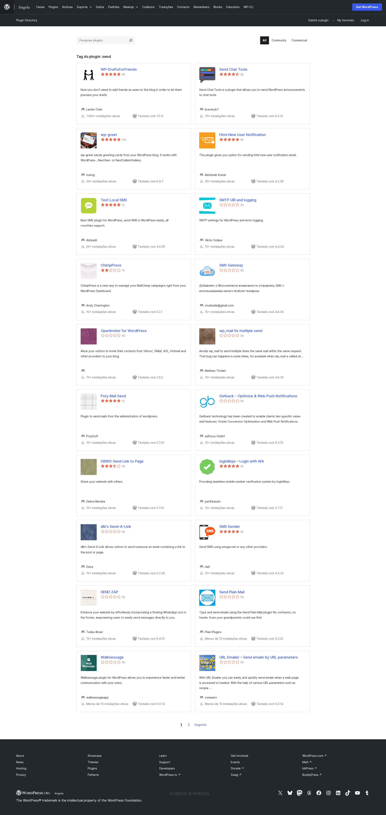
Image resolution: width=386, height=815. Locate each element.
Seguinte (200, 724)
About (20, 755)
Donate (237, 768)
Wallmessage (112, 657)
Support (164, 762)
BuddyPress (312, 774)
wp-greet (109, 135)
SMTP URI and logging (237, 200)
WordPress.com (314, 755)
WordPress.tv (170, 774)
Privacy (21, 774)
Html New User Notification (242, 135)
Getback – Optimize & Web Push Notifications (258, 396)
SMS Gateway (231, 265)
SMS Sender (229, 526)
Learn (163, 755)
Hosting (21, 768)
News (20, 762)
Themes (93, 762)
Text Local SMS (114, 200)
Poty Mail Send (113, 396)
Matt (307, 762)
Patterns (93, 774)
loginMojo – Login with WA (241, 461)
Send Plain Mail (231, 592)
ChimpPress (111, 265)
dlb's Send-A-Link (116, 526)
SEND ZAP (109, 592)
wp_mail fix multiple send (240, 331)
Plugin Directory (26, 20)
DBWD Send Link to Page (122, 461)
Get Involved (239, 755)
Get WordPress (367, 7)
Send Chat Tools (233, 69)
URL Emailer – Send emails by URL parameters (258, 657)
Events (235, 762)
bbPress (309, 768)
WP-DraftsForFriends (119, 69)
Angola (58, 793)
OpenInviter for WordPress (124, 331)
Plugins (92, 768)
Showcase (95, 755)
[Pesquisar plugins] (131, 40)
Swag (236, 774)
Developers (167, 768)
